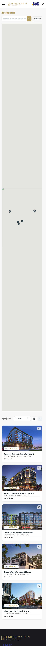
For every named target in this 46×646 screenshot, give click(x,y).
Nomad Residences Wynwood (19, 493)
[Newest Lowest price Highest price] (22, 418)
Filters (36, 19)
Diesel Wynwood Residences (18, 532)
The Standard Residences (17, 611)
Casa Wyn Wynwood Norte (17, 572)
